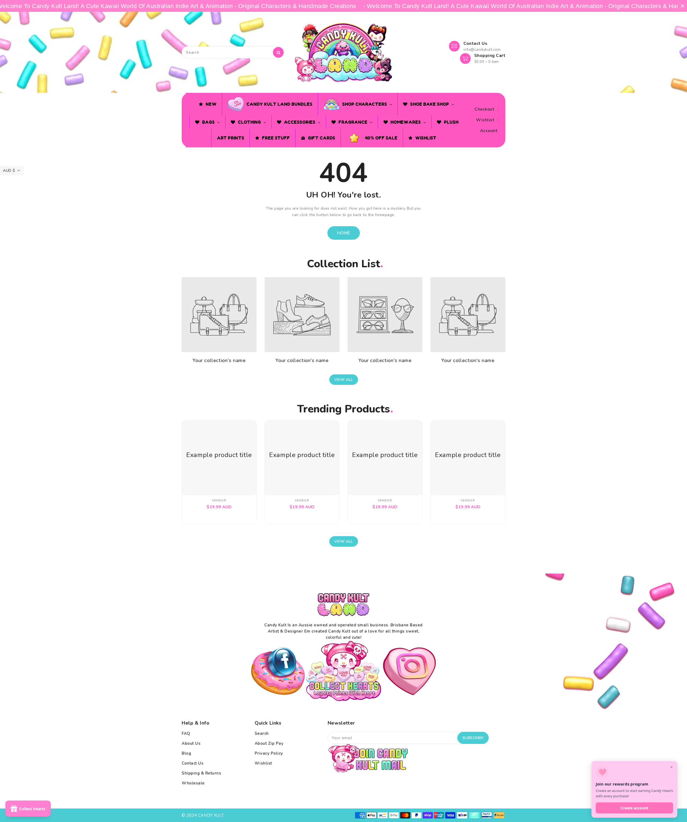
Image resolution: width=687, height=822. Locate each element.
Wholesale (193, 783)
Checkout (484, 109)
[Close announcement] (682, 6)
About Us (191, 743)
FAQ (186, 733)
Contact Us (192, 763)
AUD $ (9, 170)
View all (343, 379)
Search (262, 733)
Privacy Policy (269, 753)
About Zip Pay (269, 743)
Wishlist (485, 120)
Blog (186, 753)
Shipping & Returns (201, 773)
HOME (343, 233)
